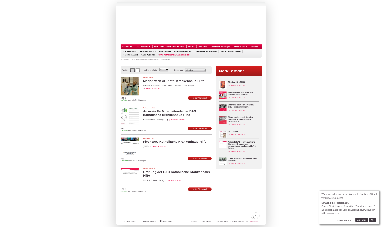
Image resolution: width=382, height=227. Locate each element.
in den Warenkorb (200, 98)
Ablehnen (361, 220)
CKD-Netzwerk (143, 46)
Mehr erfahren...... (345, 220)
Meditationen (165, 51)
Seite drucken (151, 221)
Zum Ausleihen (149, 55)
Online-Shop (240, 46)
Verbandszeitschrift (148, 51)
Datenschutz (207, 221)
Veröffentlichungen (220, 46)
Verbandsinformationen (231, 51)
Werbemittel (165, 60)
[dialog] (349, 207)
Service (254, 46)
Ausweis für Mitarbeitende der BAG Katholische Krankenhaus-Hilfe (169, 112)
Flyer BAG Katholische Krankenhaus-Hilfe (174, 141)
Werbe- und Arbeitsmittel (206, 51)
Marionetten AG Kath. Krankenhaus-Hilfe (173, 81)
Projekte (202, 46)
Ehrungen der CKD (183, 51)
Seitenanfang (131, 221)
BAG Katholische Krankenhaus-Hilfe (174, 55)
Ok (372, 220)
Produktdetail (153, 88)
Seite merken (167, 221)
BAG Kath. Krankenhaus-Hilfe (169, 46)
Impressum (195, 221)
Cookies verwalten (221, 221)
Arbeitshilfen (130, 51)
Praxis (191, 46)
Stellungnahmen (131, 55)
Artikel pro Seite (150, 70)
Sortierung (178, 70)
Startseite (127, 46)
